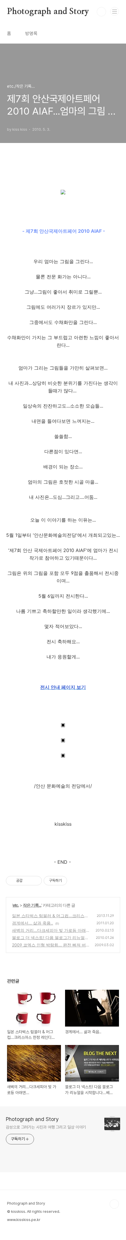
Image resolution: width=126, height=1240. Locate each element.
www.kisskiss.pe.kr (23, 1219)
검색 (101, 11)
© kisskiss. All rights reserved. (33, 1211)
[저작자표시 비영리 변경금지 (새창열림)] (75, 880)
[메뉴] (114, 11)
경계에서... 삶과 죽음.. (32, 922)
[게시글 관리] (35, 880)
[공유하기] (28, 880)
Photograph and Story (48, 12)
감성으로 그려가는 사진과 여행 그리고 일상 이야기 (46, 1127)
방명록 (31, 33)
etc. (16, 905)
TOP (114, 1204)
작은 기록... (32, 905)
